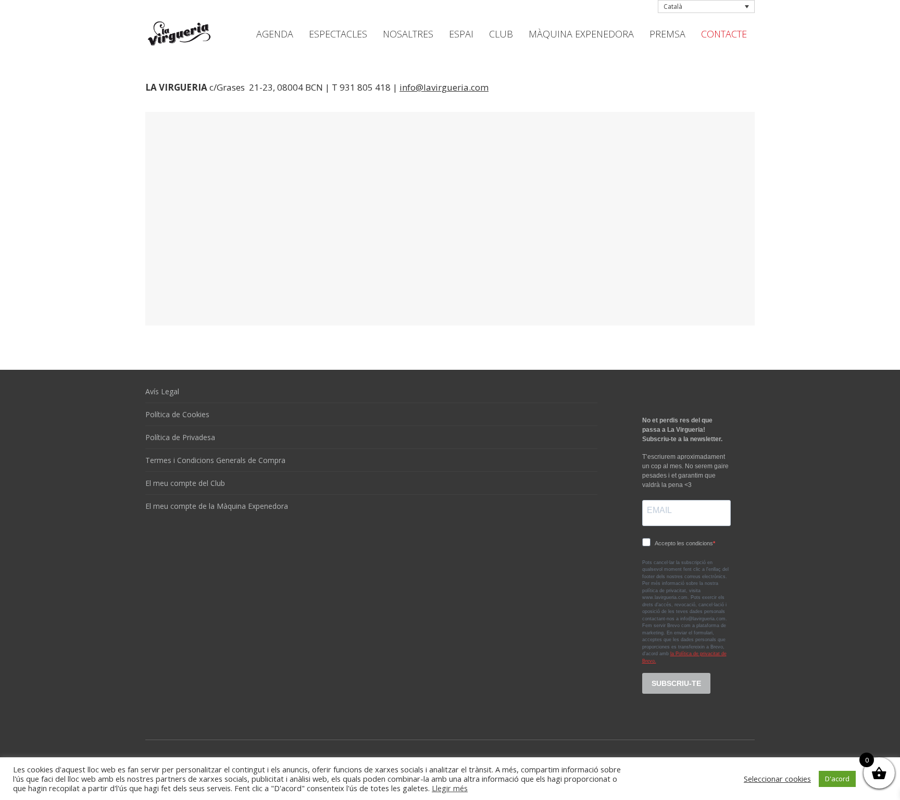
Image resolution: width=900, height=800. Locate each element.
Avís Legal (162, 391)
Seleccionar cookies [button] (777, 778)
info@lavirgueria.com (444, 87)
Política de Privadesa (180, 437)
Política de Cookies (177, 414)
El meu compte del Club (185, 483)
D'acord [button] (837, 778)
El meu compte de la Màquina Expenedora (216, 506)
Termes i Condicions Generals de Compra (215, 460)
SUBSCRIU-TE (676, 683)
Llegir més (450, 788)
